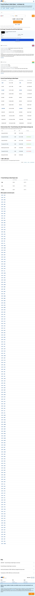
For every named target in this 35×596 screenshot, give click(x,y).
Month (22, 162)
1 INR (20, 82)
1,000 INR (20, 108)
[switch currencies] (33, 16)
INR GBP (17, 24)
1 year (28, 162)
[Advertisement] (17, 551)
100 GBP (7, 8)
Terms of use (25, 581)
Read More (2, 57)
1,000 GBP (12, 8)
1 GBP (4, 8)
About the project (3, 581)
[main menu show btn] (34, 1)
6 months (25, 162)
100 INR (20, 90)
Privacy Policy (13, 589)
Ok (31, 593)
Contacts (13, 581)
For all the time (32, 162)
